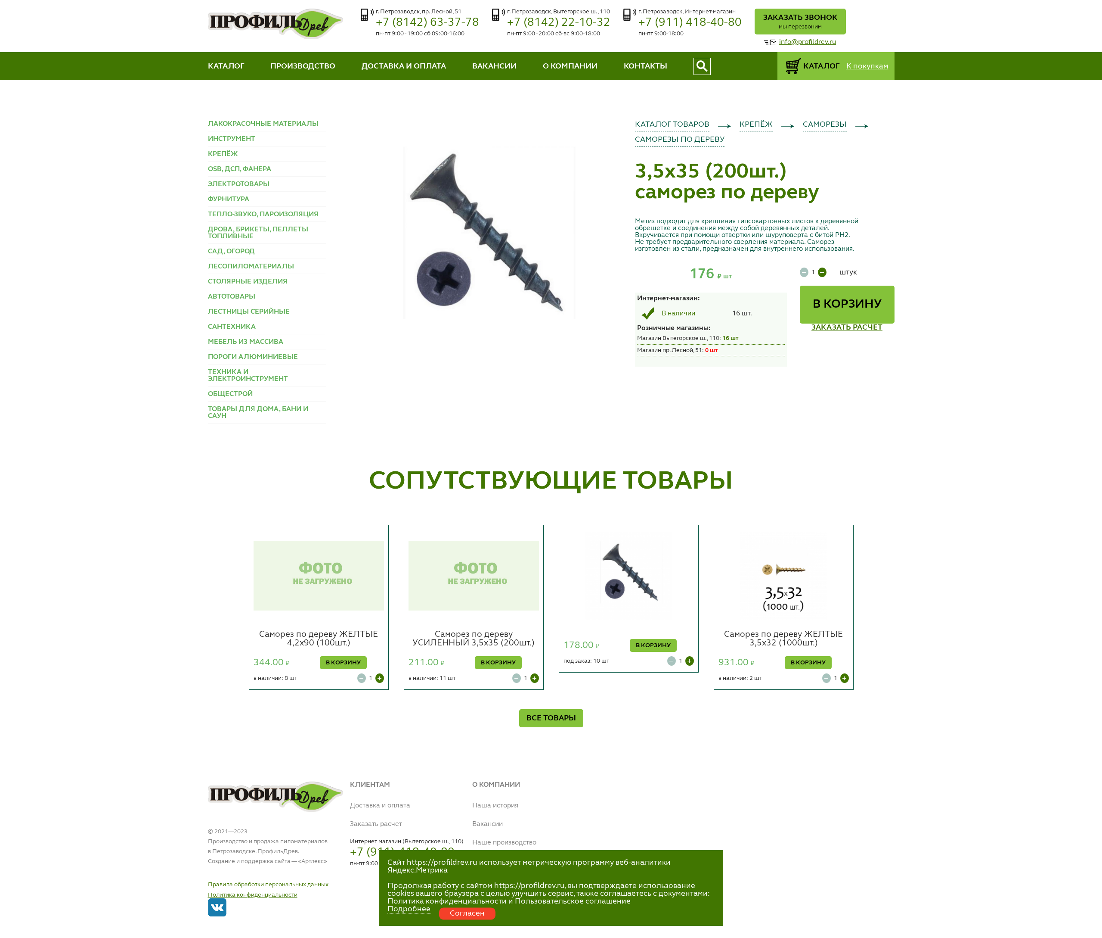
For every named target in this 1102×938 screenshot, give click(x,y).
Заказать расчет (376, 824)
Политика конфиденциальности (252, 895)
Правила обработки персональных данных (268, 885)
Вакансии (487, 824)
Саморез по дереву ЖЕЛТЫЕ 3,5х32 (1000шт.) (783, 639)
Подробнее (408, 909)
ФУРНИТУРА (228, 199)
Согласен (467, 913)
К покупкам (867, 66)
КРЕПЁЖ (223, 154)
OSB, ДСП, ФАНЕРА (239, 169)
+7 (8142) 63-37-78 (427, 22)
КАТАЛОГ (226, 66)
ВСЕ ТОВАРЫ (551, 718)
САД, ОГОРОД (231, 251)
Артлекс (312, 861)
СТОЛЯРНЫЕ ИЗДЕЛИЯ (248, 281)
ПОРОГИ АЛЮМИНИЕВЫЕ (253, 357)
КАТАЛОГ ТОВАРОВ (672, 124)
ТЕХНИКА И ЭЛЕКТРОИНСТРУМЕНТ (248, 376)
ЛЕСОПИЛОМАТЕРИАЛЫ (251, 266)
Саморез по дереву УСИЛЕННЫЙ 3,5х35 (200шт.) (473, 639)
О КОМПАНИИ (570, 66)
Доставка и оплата (380, 805)
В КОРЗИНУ (847, 305)
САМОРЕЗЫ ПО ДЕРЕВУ (679, 139)
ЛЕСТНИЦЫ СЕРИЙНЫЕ (249, 312)
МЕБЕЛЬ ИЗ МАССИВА (245, 342)
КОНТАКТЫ (645, 66)
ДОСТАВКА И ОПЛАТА (404, 66)
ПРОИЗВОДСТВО (302, 66)
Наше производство (504, 842)
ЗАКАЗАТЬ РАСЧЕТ (846, 327)
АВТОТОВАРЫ (231, 296)
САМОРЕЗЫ (825, 124)
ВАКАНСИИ (494, 66)
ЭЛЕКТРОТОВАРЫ (238, 184)
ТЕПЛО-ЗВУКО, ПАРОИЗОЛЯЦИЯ (263, 214)
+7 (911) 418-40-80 (690, 22)
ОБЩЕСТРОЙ (230, 394)
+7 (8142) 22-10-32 (558, 22)
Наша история (495, 805)
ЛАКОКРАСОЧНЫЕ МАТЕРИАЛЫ (263, 124)
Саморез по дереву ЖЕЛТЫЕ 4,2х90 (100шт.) (318, 639)
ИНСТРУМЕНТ (231, 139)
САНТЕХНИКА (232, 327)
